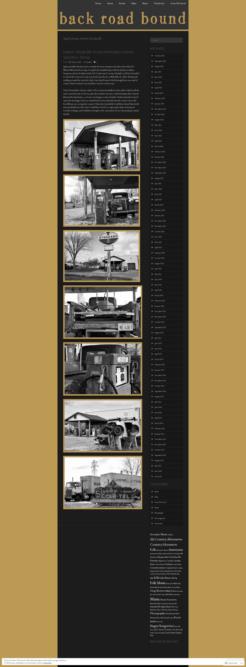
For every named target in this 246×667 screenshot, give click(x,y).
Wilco (152, 635)
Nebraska (153, 606)
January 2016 (159, 306)
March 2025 (158, 93)
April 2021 (158, 247)
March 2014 (158, 423)
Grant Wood (176, 587)
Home (98, 3)
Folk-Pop (174, 578)
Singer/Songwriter (162, 626)
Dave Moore (172, 573)
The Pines (175, 629)
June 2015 (158, 343)
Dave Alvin (174, 571)
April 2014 (158, 418)
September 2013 (160, 455)
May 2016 (158, 285)
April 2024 (158, 141)
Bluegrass (160, 557)
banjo (178, 553)
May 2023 (158, 194)
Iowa (173, 590)
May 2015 (158, 348)
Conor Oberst (159, 564)
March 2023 (158, 205)
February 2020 (159, 253)
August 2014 (159, 396)
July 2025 (157, 72)
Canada (170, 560)
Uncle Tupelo (176, 632)
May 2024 (158, 135)
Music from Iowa (168, 599)
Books (122, 3)
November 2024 (160, 109)
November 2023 (160, 167)
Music (145, 3)
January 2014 (159, 434)
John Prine (160, 594)
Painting (175, 610)
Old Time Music (166, 610)
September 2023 (160, 173)
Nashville (153, 603)
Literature (176, 594)
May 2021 (158, 242)
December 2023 (160, 162)
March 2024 (158, 146)
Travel (168, 632)
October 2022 (159, 231)
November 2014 (160, 380)
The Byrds (161, 630)
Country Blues (177, 564)
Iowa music (179, 591)
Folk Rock (176, 583)
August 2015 (159, 332)
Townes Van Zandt (159, 633)
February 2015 (159, 364)
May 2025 (158, 82)
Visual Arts (159, 3)
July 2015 (157, 338)
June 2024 (158, 130)
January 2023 (159, 215)
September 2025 (160, 61)
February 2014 (159, 428)
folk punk (169, 583)
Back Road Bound (164, 641)
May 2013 (158, 476)
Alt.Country (158, 539)
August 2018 (159, 263)
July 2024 (157, 125)
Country (168, 564)
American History (167, 554)
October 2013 (159, 450)
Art (175, 553)
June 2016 (158, 279)
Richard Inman (169, 618)
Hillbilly (167, 591)
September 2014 (160, 391)
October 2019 (159, 258)
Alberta (170, 534)
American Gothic (156, 553)
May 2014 (158, 412)
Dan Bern (157, 571)
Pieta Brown (170, 613)
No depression (164, 606)
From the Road (156, 587)
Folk (156, 578)
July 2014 (157, 402)
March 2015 (158, 359)
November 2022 (160, 226)
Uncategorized (159, 518)
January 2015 (159, 370)
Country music (157, 567)
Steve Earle (153, 630)
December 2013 (160, 439)
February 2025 (159, 98)
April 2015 (158, 354)
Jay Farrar (153, 594)
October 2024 (159, 114)
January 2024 (159, 157)
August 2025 (159, 66)
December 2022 (160, 221)
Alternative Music (162, 550)
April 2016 (158, 290)
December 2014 (160, 375)
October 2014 (159, 386)
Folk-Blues (164, 577)
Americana (175, 549)
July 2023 (157, 183)
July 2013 (157, 466)
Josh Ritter (169, 594)
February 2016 (159, 300)
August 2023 (159, 178)
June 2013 (158, 471)
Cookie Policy (47, 663)
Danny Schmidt (165, 571)
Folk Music (158, 582)
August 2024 (159, 119)
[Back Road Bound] (123, 28)
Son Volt (177, 626)
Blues (167, 557)
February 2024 (159, 151)
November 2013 (160, 444)
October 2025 (159, 56)
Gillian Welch (167, 587)
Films (133, 3)
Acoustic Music (159, 534)
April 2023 (158, 199)
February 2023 (159, 210)
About (110, 3)
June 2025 (158, 77)
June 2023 (158, 189)
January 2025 (159, 104)
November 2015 (160, 317)
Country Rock (171, 567)
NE (176, 604)
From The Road (178, 3)
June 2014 (158, 407)
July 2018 (157, 269)
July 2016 (157, 274)
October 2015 (159, 322)
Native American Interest (165, 603)
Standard (89, 62)
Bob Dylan (173, 557)
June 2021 (158, 237)
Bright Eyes (162, 561)
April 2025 (158, 87)
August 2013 (159, 460)
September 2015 (160, 327)
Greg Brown (157, 590)
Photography (158, 513)
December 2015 (160, 311)
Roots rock (159, 622)
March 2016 (158, 295)
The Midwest (168, 630)
